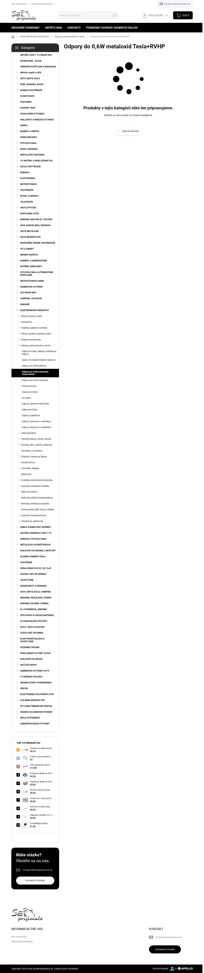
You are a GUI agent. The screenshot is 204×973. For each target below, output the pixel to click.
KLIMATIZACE (27, 96)
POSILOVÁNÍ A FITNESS (32, 113)
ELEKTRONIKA (27, 178)
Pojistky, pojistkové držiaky (34, 328)
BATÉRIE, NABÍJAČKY (31, 266)
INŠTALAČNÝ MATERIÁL (32, 154)
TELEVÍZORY (26, 202)
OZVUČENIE (26, 562)
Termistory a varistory (32, 450)
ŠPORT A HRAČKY (29, 196)
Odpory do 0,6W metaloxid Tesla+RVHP (35, 373)
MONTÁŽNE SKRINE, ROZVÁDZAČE (37, 243)
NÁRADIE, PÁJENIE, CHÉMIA (34, 603)
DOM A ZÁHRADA (29, 149)
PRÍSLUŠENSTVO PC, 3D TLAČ (35, 568)
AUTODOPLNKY (28, 292)
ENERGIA (24, 172)
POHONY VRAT (28, 107)
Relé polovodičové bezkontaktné (37, 497)
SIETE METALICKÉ (29, 231)
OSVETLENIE (26, 580)
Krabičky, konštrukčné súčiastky (37, 480)
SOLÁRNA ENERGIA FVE (32, 700)
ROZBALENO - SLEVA (31, 61)
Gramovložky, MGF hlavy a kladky (37, 509)
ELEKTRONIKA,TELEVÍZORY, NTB (37, 694)
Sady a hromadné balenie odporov (38, 360)
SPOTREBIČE (26, 190)
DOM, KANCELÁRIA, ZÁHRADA (35, 225)
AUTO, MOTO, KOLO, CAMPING (35, 591)
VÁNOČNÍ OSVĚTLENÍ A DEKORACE (38, 66)
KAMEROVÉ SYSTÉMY (31, 286)
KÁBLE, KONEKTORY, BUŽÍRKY (35, 527)
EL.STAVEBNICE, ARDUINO (33, 609)
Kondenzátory (28, 462)
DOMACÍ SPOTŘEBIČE (31, 90)
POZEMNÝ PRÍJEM (29, 647)
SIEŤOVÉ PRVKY (28, 665)
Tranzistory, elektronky (32, 521)
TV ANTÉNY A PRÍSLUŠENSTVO (36, 160)
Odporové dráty (29, 409)
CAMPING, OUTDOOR (31, 298)
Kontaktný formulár (35, 880)
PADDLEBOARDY (28, 137)
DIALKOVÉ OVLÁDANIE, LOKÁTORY (38, 550)
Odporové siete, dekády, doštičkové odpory (39, 352)
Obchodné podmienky (42, 4)
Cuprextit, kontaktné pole (33, 515)
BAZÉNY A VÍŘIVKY (30, 131)
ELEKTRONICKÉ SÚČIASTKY (34, 310)
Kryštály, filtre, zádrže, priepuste (36, 445)
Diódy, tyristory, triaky (31, 316)
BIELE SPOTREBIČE (30, 717)
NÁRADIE (24, 304)
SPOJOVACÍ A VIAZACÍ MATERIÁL (37, 615)
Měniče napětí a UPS (30, 72)
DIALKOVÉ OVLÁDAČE (31, 659)
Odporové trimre (30, 392)
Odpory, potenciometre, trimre (35, 345)
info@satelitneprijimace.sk (37, 869)
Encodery (26, 398)
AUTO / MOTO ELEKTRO (32, 627)
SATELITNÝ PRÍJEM (30, 166)
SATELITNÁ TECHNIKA (31, 632)
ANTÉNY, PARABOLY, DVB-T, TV (35, 533)
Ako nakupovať (18, 4)
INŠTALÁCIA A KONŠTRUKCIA (35, 544)
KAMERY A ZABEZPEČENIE (33, 260)
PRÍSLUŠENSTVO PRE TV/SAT (35, 653)
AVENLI (24, 125)
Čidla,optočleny (28, 433)
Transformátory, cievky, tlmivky (36, 439)
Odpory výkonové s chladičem (36, 427)
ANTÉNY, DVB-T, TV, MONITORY (36, 55)
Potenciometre (29, 386)
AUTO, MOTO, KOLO (30, 78)
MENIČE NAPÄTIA (29, 254)
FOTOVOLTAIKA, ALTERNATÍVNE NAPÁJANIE (36, 273)
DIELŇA (24, 688)
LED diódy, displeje (30, 468)
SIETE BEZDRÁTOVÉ (30, 237)
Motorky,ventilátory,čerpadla (35, 503)
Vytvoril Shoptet (160, 968)
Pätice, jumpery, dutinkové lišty (36, 333)
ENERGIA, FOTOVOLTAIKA (33, 539)
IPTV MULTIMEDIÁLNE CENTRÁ (36, 706)
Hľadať (114, 15)
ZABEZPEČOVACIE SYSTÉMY (35, 723)
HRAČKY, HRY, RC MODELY (33, 574)
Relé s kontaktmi (29, 491)
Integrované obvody (31, 339)
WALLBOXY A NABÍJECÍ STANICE (37, 119)
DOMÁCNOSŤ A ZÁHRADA (33, 586)
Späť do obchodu (130, 131)
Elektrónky (26, 474)
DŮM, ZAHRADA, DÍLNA (31, 84)
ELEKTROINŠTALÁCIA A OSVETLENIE (32, 640)
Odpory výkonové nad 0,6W (35, 403)
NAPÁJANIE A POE (29, 213)
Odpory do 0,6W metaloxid (35, 380)
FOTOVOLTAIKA (28, 143)
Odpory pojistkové (31, 415)
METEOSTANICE (28, 184)
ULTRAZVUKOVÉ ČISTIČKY (33, 621)
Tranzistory (26, 322)
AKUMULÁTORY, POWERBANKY (36, 682)
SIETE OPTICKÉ (28, 207)
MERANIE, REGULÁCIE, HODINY (36, 597)
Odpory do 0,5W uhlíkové (34, 366)
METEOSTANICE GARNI (32, 281)
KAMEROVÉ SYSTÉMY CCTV (34, 670)
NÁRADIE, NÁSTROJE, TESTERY (36, 219)
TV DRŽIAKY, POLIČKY (31, 676)
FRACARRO (26, 102)
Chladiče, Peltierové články (34, 456)
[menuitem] (26, 28)
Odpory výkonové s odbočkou (36, 421)
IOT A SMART (27, 248)
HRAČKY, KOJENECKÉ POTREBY (36, 712)
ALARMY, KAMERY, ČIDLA (33, 556)
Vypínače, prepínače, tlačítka (35, 486)
